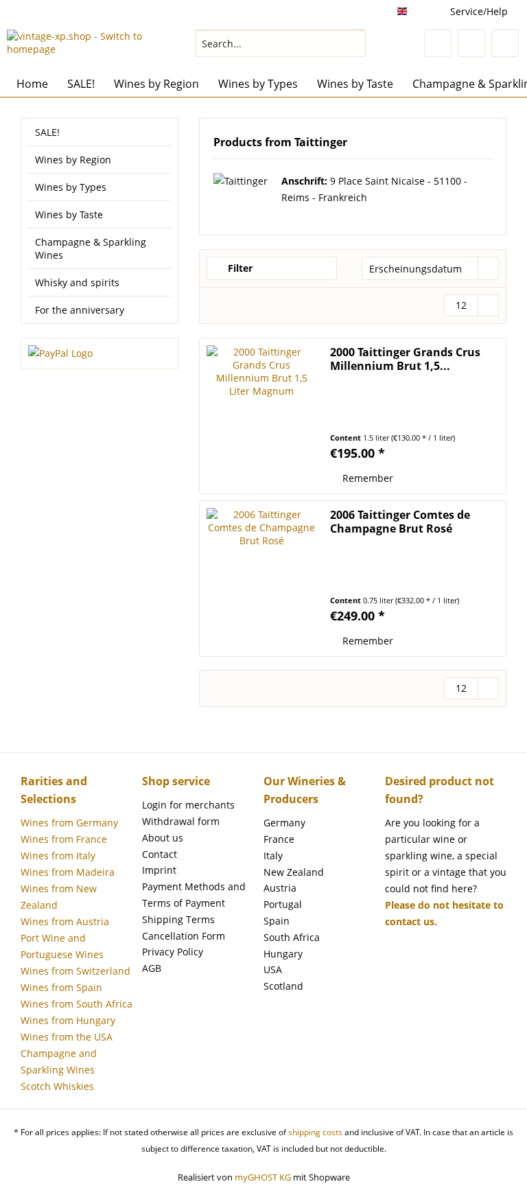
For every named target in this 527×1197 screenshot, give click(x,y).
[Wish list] (438, 43)
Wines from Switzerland (75, 970)
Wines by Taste (69, 214)
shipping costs (315, 1132)
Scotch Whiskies (57, 1086)
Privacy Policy (172, 951)
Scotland (283, 985)
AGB (151, 968)
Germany (284, 822)
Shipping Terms (178, 919)
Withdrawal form (181, 821)
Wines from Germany (69, 822)
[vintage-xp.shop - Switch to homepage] (79, 47)
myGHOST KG (263, 1177)
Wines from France (64, 839)
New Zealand (294, 872)
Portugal (283, 904)
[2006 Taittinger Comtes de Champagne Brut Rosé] (261, 578)
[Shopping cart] (505, 43)
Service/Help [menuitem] (479, 11)
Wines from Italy (58, 855)
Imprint (159, 869)
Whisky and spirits (77, 282)
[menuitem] (280, 50)
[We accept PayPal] (99, 353)
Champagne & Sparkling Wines (90, 248)
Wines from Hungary (68, 1020)
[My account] (471, 43)
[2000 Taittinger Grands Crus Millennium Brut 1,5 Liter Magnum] (261, 416)
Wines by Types (70, 187)
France (279, 839)
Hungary (283, 953)
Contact (159, 854)
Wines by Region (73, 159)
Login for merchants (188, 804)
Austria (280, 887)
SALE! (47, 132)
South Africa (292, 937)
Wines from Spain (61, 987)
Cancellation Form (183, 935)
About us (162, 837)
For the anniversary (79, 309)
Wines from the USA (67, 1036)
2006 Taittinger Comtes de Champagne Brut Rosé (400, 521)
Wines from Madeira (68, 872)
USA (273, 969)
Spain (277, 920)
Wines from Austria (65, 921)
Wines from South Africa (76, 1003)
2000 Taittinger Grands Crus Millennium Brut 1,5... (405, 359)
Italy (273, 855)
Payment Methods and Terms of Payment (194, 894)
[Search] (353, 43)
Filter (239, 268)
